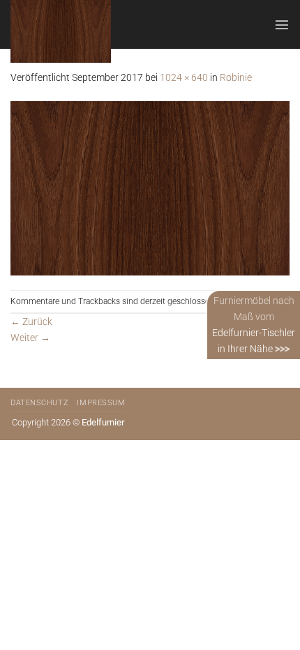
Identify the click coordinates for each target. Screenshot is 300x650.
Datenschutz (39, 402)
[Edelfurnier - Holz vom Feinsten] (79, 31)
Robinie (236, 78)
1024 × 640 (184, 78)
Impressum (101, 402)
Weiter (30, 338)
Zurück (31, 322)
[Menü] (282, 24)
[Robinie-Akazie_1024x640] (150, 187)
